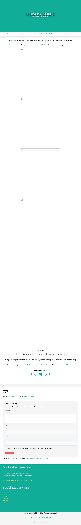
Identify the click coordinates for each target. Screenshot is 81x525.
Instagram (5, 501)
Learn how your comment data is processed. (39, 458)
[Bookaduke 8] (50, 374)
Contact (69, 34)
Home (75, 34)
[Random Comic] (40, 374)
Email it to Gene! (42, 45)
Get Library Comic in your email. (40, 517)
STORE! (41, 34)
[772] (35, 374)
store (14, 40)
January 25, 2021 (15, 396)
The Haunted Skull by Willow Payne (38, 365)
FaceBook (6, 499)
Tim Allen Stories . (69, 365)
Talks (7, 34)
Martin (45, 370)
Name (6, 426)
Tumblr (5, 497)
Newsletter (49, 34)
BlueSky (5, 494)
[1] (31, 374)
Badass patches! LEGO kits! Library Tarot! (24, 34)
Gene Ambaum (29, 396)
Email (6, 437)
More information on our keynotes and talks (17, 481)
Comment (8, 411)
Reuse (62, 34)
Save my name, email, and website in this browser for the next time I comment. (30, 449)
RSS (4, 503)
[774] (46, 374)
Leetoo (48, 523)
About (57, 34)
